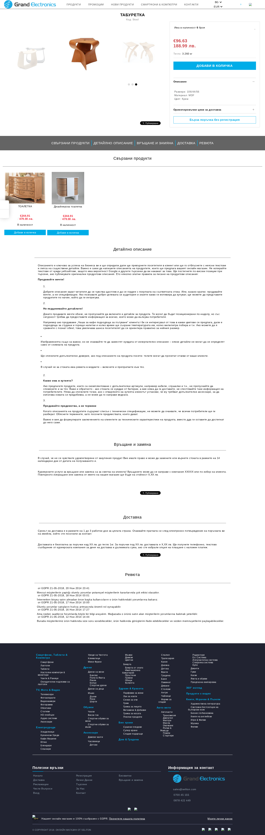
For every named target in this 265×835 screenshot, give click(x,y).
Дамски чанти (95, 737)
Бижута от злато (134, 667)
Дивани (165, 685)
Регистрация (84, 775)
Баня (164, 679)
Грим (126, 703)
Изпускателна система (205, 660)
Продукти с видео (198, 693)
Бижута (127, 664)
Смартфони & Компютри (159, 4)
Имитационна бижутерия (131, 671)
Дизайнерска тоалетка (68, 206)
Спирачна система (203, 662)
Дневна (165, 665)
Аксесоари (46, 721)
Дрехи (87, 667)
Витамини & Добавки (134, 710)
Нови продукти (122, 4)
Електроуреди (46, 727)
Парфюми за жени (133, 693)
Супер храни (130, 730)
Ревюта (206, 143)
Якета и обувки (199, 678)
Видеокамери (48, 701)
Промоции (96, 4)
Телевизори (47, 694)
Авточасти (167, 712)
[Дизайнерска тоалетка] (68, 188)
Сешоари (46, 749)
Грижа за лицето (132, 706)
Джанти (195, 668)
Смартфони (47, 662)
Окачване (168, 725)
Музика (195, 723)
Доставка (186, 143)
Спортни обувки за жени (97, 719)
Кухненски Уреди (50, 735)
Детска (165, 668)
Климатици (94, 658)
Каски (194, 675)
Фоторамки (47, 704)
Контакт (81, 792)
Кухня (164, 662)
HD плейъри (47, 715)
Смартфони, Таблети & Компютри (51, 656)
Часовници (94, 741)
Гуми (193, 672)
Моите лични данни (220, 818)
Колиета (129, 683)
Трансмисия (169, 715)
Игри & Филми (198, 720)
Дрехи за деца (96, 689)
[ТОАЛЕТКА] (25, 188)
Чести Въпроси (42, 788)
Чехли (91, 711)
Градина (165, 675)
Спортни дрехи (98, 685)
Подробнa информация (53, 485)
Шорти (93, 701)
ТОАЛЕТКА (25, 206)
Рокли (93, 680)
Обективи (46, 708)
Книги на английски (201, 716)
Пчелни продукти (132, 717)
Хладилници (47, 732)
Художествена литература (205, 703)
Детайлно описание (113, 143)
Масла (166, 723)
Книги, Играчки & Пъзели (203, 699)
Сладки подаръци (133, 734)
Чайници (166, 696)
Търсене (81, 784)
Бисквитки (125, 775)
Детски (93, 745)
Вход (36, 792)
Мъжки (128, 655)
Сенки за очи (130, 700)
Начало (38, 775)
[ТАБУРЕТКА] (85, 54)
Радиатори (199, 655)
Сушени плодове (132, 727)
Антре (164, 692)
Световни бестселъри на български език (203, 708)
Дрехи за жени (96, 672)
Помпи (166, 733)
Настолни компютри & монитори (51, 673)
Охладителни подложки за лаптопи (54, 683)
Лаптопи (45, 665)
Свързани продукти (70, 143)
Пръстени (130, 675)
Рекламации (41, 784)
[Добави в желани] (255, 28)
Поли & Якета (97, 678)
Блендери (46, 745)
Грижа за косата (132, 713)
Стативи (45, 711)
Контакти (191, 4)
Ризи (92, 699)
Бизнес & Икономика (202, 713)
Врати (164, 672)
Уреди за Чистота (98, 655)
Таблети (45, 669)
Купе (195, 665)
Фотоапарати (48, 698)
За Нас (80, 788)
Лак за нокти (130, 696)
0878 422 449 (182, 800)
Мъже (91, 693)
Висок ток (93, 715)
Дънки (93, 696)
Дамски (129, 657)
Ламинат (166, 682)
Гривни (129, 678)
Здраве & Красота (131, 688)
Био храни (126, 722)
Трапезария (167, 658)
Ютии (44, 742)
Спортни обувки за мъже (97, 725)
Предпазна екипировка (203, 682)
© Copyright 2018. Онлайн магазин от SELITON (61, 830)
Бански (94, 675)
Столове (166, 689)
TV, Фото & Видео (48, 689)
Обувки (88, 707)
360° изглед (194, 687)
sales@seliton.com (184, 789)
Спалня (165, 655)
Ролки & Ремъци (166, 729)
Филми (194, 727)
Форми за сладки (165, 700)
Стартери (168, 735)
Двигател (168, 718)
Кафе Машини (48, 738)
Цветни (129, 660)
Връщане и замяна (155, 143)
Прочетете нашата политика (127, 818)
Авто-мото (164, 707)
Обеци (128, 680)
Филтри (167, 720)
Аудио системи (49, 718)
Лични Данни (84, 779)
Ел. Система (199, 657)
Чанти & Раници (49, 678)
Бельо (93, 683)
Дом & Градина (129, 739)
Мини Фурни (94, 662)
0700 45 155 (181, 794)
